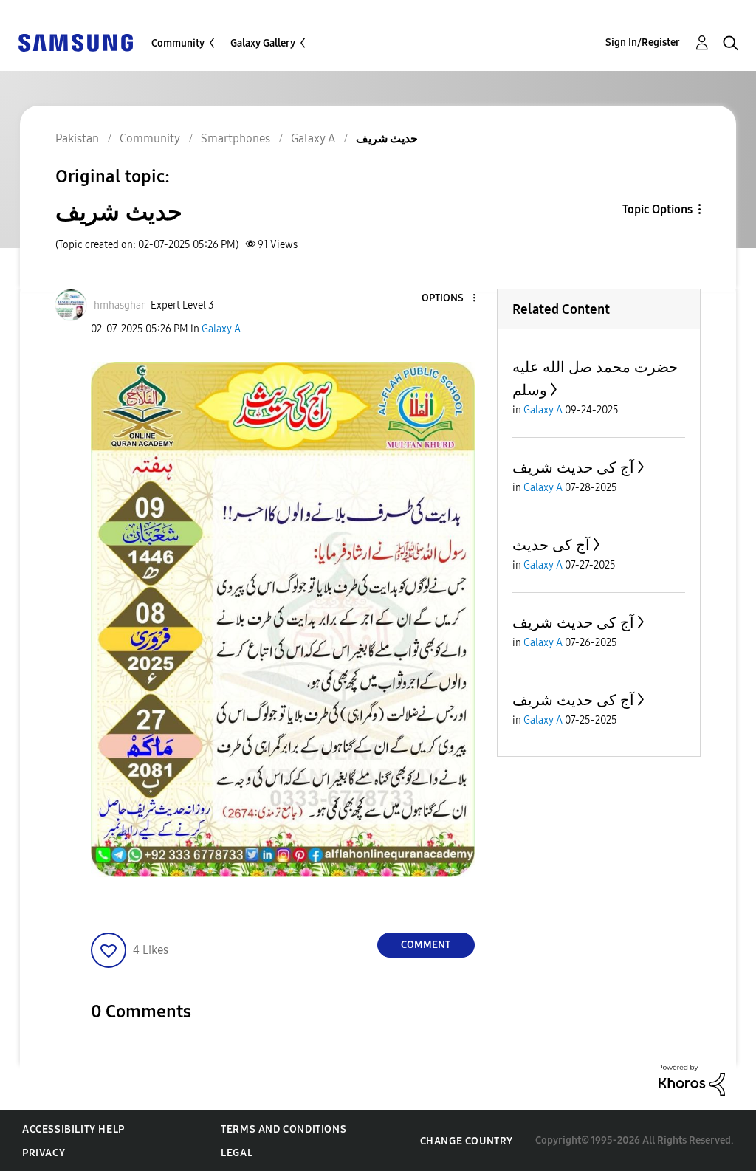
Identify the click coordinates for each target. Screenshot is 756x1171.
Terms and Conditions (283, 1129)
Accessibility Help (73, 1129)
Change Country (466, 1141)
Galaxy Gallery (262, 43)
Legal (236, 1153)
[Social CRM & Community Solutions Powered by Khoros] (692, 1079)
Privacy (43, 1153)
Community (178, 43)
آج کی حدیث (551, 545)
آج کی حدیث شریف (573, 467)
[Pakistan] (75, 42)
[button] (449, 299)
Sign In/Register (642, 42)
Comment (425, 944)
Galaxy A (221, 329)
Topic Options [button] (657, 209)
